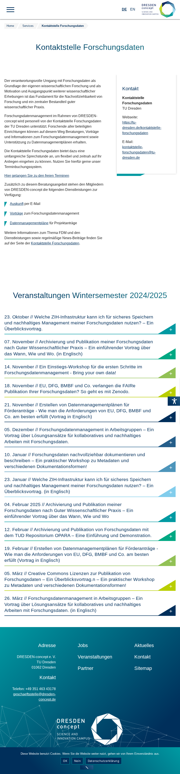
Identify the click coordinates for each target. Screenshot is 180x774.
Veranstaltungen (95, 657)
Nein (77, 761)
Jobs (83, 645)
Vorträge (16, 213)
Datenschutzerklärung (103, 761)
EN (132, 9)
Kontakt (142, 657)
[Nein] (86, 767)
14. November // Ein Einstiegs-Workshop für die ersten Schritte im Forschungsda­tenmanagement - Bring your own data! (74, 371)
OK (65, 761)
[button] (10, 9)
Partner (85, 668)
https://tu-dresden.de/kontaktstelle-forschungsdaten (141, 128)
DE (124, 9)
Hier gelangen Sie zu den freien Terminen (36, 175)
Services (28, 25)
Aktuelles (144, 645)
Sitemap (143, 668)
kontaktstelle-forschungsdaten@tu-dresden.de (139, 152)
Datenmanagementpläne (29, 223)
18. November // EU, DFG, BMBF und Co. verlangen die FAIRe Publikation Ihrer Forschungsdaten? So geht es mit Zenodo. (81, 390)
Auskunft (16, 204)
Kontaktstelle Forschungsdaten (63, 25)
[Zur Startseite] (159, 9)
